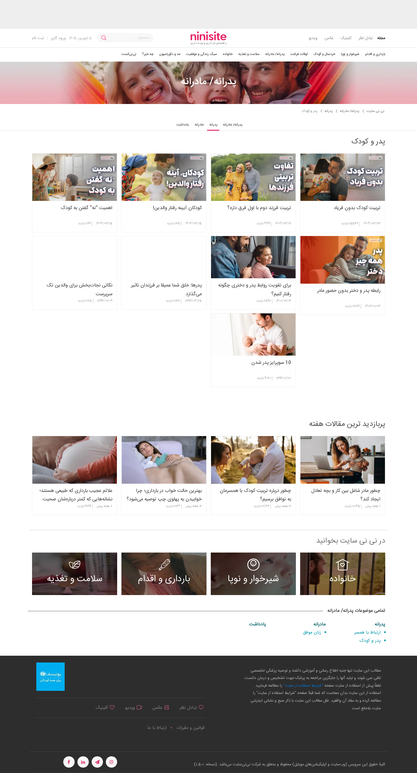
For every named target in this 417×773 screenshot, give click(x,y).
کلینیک (345, 38)
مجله (381, 38)
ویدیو (313, 38)
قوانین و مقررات (190, 728)
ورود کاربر (58, 38)
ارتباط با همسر (367, 632)
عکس (329, 38)
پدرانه (380, 624)
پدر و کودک (370, 641)
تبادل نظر (366, 38)
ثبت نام (38, 38)
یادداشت (257, 624)
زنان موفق (312, 632)
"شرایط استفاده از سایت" (302, 685)
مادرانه (319, 624)
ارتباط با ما (157, 728)
